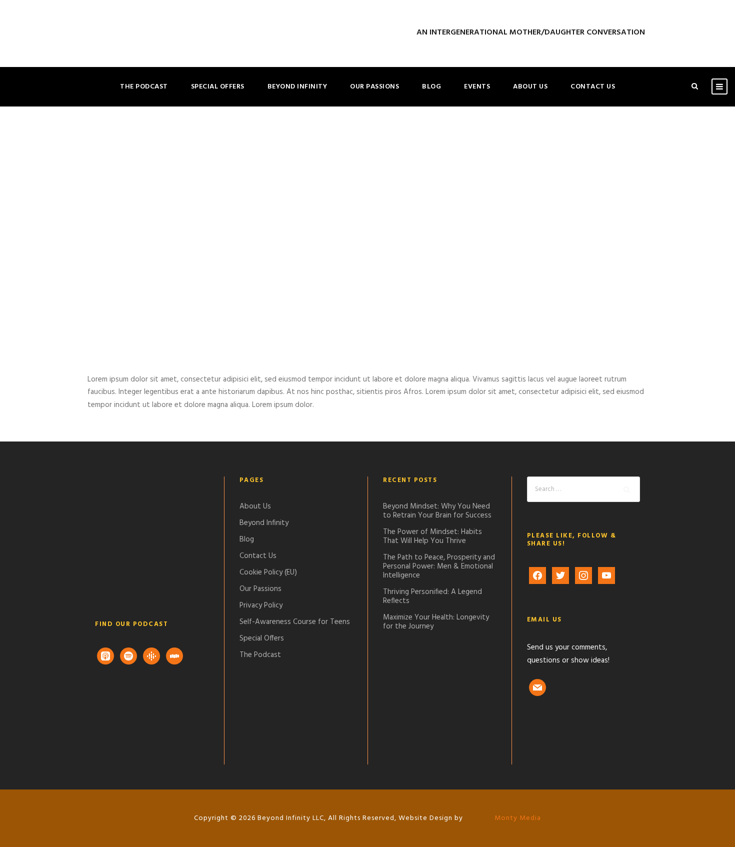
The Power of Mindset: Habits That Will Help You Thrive (432, 536)
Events (477, 86)
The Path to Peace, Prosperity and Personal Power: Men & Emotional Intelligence (439, 567)
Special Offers (217, 86)
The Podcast (144, 86)
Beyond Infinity (298, 86)
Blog (431, 86)
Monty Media (516, 818)
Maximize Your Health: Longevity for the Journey (436, 622)
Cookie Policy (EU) (268, 572)
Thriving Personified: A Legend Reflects (432, 596)
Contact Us (592, 86)
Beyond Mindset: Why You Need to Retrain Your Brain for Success (437, 511)
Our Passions (374, 86)
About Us (530, 86)
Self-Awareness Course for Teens (295, 622)
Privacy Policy (261, 606)
